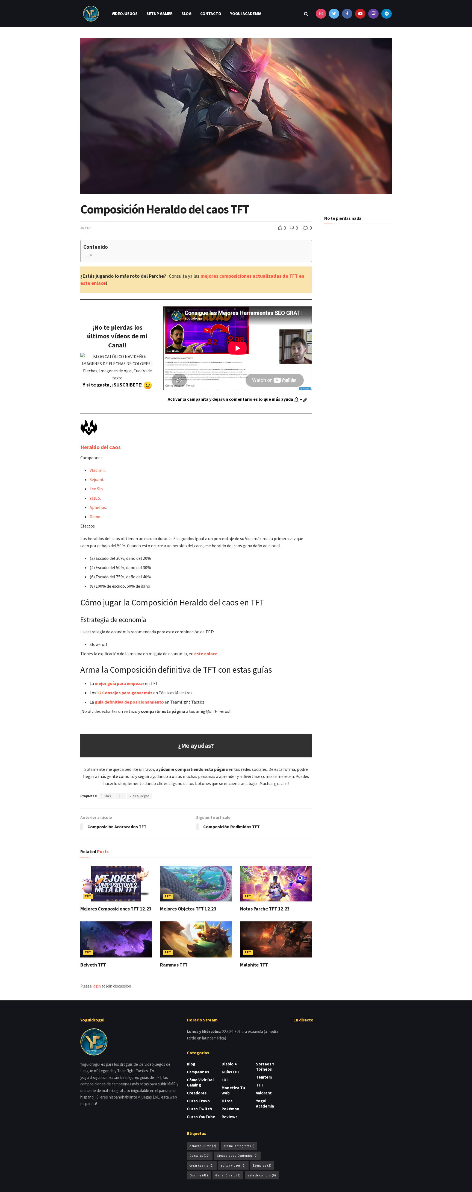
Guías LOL (231, 1071)
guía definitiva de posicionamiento (129, 702)
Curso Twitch (199, 1108)
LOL (225, 1079)
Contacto (210, 13)
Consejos (200, 1156)
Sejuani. (97, 479)
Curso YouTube (201, 1116)
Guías (106, 796)
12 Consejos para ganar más (124, 692)
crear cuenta (202, 1165)
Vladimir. (98, 470)
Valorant (264, 1093)
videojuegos (139, 796)
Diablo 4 (229, 1064)
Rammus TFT (173, 965)
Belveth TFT (93, 965)
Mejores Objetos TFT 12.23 (188, 909)
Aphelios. (98, 507)
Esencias (262, 1165)
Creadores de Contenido (237, 1156)
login (97, 986)
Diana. (95, 516)
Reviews (229, 1116)
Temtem (264, 1077)
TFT (88, 228)
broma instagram (239, 1146)
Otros (227, 1100)
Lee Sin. (97, 488)
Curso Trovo (198, 1100)
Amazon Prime (203, 1146)
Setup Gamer (159, 13)
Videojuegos (125, 13)
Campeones (198, 1071)
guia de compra (262, 1175)
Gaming (199, 1175)
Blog (186, 13)
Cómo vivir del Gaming (200, 1082)
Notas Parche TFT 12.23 (265, 909)
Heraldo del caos (100, 447)
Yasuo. (95, 498)
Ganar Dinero (228, 1175)
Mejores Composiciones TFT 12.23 (116, 909)
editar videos (233, 1165)
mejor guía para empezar (119, 683)
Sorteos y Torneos (265, 1066)
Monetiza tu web (233, 1090)
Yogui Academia (245, 13)
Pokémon (230, 1108)
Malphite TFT (254, 965)
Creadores (196, 1093)
